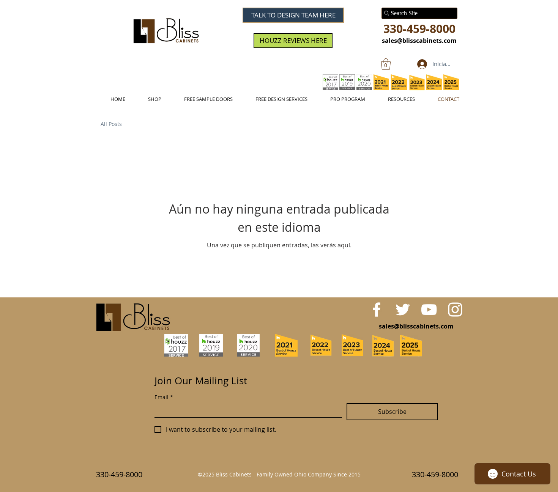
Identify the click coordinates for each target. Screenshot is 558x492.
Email (163, 397)
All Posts (111, 123)
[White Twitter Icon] (402, 309)
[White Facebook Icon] (376, 309)
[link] (386, 64)
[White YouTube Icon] (428, 309)
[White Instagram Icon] (455, 309)
